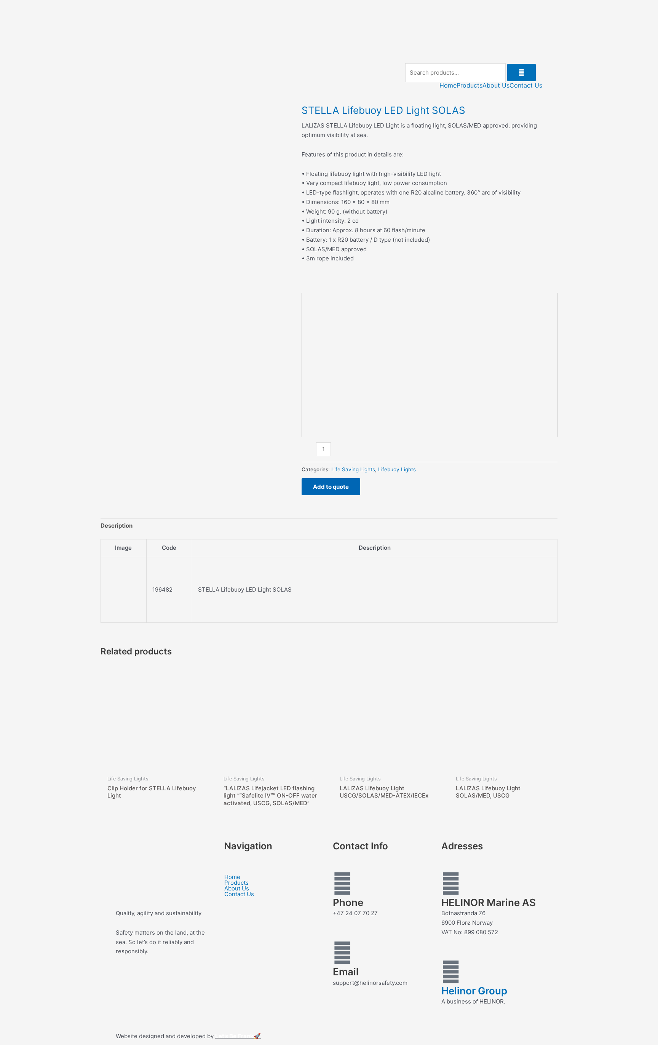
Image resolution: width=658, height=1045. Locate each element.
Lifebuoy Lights (397, 469)
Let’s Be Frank (234, 1036)
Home (448, 85)
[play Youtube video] (429, 365)
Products (469, 85)
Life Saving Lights (353, 469)
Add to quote (331, 486)
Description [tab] (117, 525)
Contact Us (525, 85)
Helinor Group (474, 991)
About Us (495, 85)
